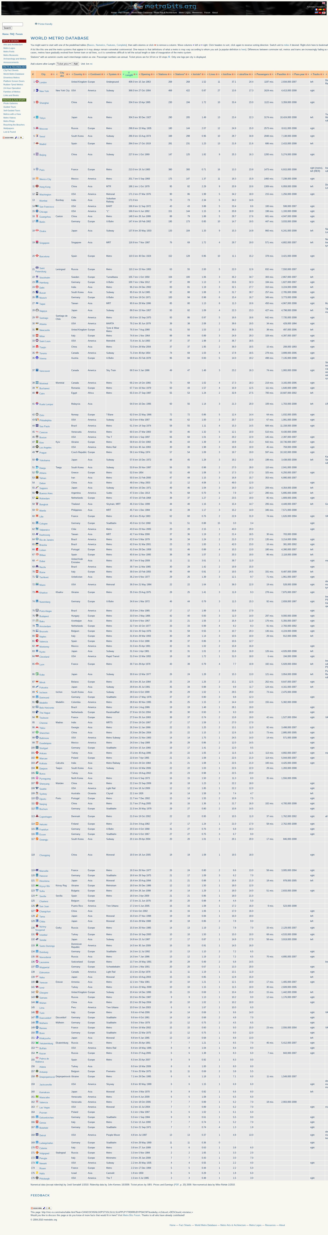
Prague (42, 452)
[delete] (51, 74)
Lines (212, 74)
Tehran (42, 478)
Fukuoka (43, 687)
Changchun (45, 911)
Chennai (43, 723)
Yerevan (43, 982)
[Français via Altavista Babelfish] (316, 9)
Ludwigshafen (46, 1143)
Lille (41, 516)
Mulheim (43, 1023)
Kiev (41, 442)
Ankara (42, 753)
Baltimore (44, 738)
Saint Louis (45, 341)
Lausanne (44, 962)
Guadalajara (45, 743)
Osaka (42, 231)
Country (78, 74)
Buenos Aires (46, 493)
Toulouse (43, 718)
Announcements (11, 62)
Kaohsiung (44, 535)
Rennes (43, 1028)
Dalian (42, 483)
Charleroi (43, 901)
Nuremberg (44, 602)
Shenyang (44, 784)
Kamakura (44, 1092)
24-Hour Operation (12, 88)
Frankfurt (43, 829)
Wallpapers (8, 128)
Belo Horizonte (46, 707)
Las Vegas (44, 1107)
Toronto (43, 353)
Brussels (43, 631)
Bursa (42, 773)
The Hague (44, 713)
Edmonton (44, 972)
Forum (207, 12)
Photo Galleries (10, 103)
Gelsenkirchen (46, 1117)
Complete (121, 45)
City (43, 74)
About (215, 12)
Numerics (100, 45)
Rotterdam (44, 498)
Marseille (43, 871)
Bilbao (42, 555)
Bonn (42, 1033)
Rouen (42, 1168)
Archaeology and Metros (14, 59)
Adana (42, 1067)
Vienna (42, 358)
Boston (42, 437)
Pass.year (299, 74)
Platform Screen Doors (13, 81)
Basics (91, 45)
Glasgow (43, 992)
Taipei (42, 304)
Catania (43, 1148)
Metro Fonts (8, 51)
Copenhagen (45, 817)
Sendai (42, 940)
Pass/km (281, 74)
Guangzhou (45, 217)
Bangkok (43, 504)
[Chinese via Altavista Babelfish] (320, 13)
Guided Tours (9, 107)
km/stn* (197, 74)
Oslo (41, 415)
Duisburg (43, 952)
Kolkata (43, 763)
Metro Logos (184, 12)
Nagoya (43, 311)
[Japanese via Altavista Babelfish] (323, 13)
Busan (42, 293)
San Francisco (46, 206)
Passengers (263, 74)
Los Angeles (45, 447)
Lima (41, 1008)
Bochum (43, 809)
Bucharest (44, 388)
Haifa (42, 1173)
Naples (42, 636)
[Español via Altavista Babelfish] (320, 9)
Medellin (43, 703)
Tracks (316, 74)
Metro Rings (9, 121)
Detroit (42, 1135)
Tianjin (42, 347)
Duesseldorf (45, 1018)
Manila (42, 510)
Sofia (42, 891)
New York (44, 91)
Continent (95, 74)
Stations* (180, 74)
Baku (42, 621)
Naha (42, 977)
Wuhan (42, 1003)
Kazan (42, 1053)
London (43, 82)
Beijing (42, 155)
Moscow (43, 129)
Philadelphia (45, 420)
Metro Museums (10, 55)
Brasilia (43, 545)
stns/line (243, 74)
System (113, 74)
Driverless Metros (11, 77)
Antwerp (43, 1072)
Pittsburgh (44, 1178)
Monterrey (44, 646)
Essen (42, 834)
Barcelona (44, 256)
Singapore (44, 243)
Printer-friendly (45, 24)
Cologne (43, 523)
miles (286, 45)
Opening (145, 74)
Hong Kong (44, 187)
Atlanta (42, 324)
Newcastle (44, 330)
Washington (45, 194)
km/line (227, 74)
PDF (177, 1184)
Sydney (43, 794)
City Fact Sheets (10, 70)
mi (91, 64)
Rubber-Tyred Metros (13, 84)
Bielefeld (43, 1128)
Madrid (42, 144)
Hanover (43, 876)
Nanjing (43, 804)
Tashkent (44, 577)
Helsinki (43, 824)
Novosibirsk (45, 957)
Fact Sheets (124, 12)
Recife (42, 567)
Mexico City (45, 179)
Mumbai (43, 200)
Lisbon (42, 550)
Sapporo (43, 488)
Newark (43, 1163)
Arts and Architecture (13, 44)
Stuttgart (43, 748)
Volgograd (44, 1153)
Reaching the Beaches (14, 125)
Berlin (42, 222)
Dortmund (44, 697)
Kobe (42, 674)
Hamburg (43, 282)
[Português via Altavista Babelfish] (323, 9)
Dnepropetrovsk (47, 1077)
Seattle (42, 789)
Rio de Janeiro (46, 540)
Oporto (42, 799)
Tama (42, 916)
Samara (43, 998)
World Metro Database (141, 12)
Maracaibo (44, 1097)
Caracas (43, 432)
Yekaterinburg (46, 1043)
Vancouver (44, 371)
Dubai (42, 561)
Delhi (41, 287)
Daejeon (43, 768)
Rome (42, 572)
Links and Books (11, 95)
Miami (42, 585)
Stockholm (44, 277)
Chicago (43, 212)
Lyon (41, 664)
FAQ (12, 34)
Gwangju (43, 839)
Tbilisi (42, 728)
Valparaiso (44, 530)
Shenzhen (44, 733)
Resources (197, 12)
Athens (42, 473)
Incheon (43, 692)
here (243, 49)
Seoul (42, 136)
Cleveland (44, 657)
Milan (42, 336)
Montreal (43, 383)
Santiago (43, 318)
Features (111, 45)
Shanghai (44, 103)
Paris (42, 170)
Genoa (42, 1122)
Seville (42, 896)
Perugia (43, 1158)
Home (114, 12)
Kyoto (42, 652)
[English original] (323, 3)
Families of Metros (11, 92)
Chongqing (44, 855)
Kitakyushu (45, 1038)
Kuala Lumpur (46, 404)
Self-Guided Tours (11, 110)
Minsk (42, 682)
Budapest (44, 616)
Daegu (42, 468)
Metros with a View (12, 114)
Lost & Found (9, 132)
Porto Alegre (45, 611)
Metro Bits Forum (131, 1215)
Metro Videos (9, 118)
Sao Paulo (44, 426)
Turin (41, 1013)
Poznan (43, 1112)
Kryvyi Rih (44, 886)
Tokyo (42, 118)
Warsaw (43, 758)
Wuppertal (44, 967)
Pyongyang (45, 778)
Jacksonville (45, 1084)
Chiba (42, 921)
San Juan (44, 906)
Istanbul (43, 935)
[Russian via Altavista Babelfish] (316, 13)
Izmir (41, 987)
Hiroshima (44, 881)
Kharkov (43, 592)
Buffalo (42, 1048)
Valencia (43, 641)
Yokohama (44, 460)
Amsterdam (45, 626)
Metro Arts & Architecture (165, 12)
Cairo (42, 393)
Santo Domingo (47, 946)
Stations (162, 74)
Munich (43, 298)
